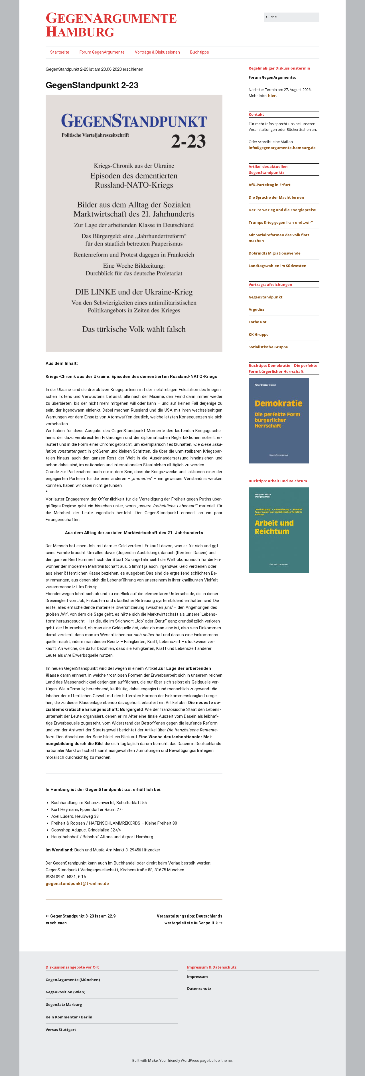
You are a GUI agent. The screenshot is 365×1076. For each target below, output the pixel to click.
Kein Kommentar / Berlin (69, 1017)
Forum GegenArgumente (102, 52)
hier (272, 95)
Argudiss (256, 309)
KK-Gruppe (259, 334)
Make (153, 1060)
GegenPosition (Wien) (65, 991)
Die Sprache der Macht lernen (276, 197)
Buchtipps (199, 52)
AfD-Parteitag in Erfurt (270, 184)
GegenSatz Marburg (64, 1004)
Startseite (59, 52)
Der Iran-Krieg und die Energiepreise (282, 209)
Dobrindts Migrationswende (275, 253)
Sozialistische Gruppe (268, 346)
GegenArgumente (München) (73, 979)
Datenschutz (199, 988)
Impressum (197, 976)
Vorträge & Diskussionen (157, 52)
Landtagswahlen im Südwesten (278, 265)
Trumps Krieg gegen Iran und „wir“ (281, 222)
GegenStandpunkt (266, 297)
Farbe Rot (258, 321)
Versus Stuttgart (61, 1029)
